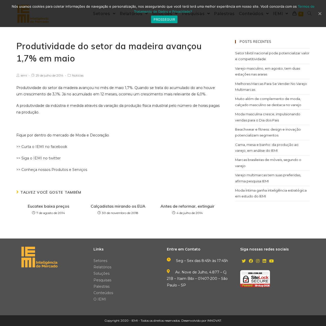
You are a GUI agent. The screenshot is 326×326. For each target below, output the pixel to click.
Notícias (78, 75)
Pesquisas (102, 280)
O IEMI (99, 299)
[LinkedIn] (264, 261)
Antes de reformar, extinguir (187, 206)
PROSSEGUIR (164, 19)
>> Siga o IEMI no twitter (38, 158)
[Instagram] (258, 261)
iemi (24, 75)
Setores (100, 260)
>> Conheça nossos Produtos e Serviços (51, 169)
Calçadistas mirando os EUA (118, 206)
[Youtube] (271, 261)
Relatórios (102, 267)
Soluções (101, 273)
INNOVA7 (214, 320)
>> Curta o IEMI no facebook (41, 146)
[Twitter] (244, 261)
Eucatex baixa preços (48, 206)
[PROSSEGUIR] (319, 13)
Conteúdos (103, 293)
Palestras (101, 286)
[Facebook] (251, 261)
